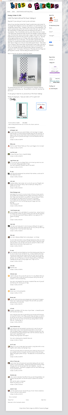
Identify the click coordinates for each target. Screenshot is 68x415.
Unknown (12, 274)
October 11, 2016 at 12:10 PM (16, 246)
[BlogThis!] (23, 122)
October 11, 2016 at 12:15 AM (16, 177)
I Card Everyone (13, 210)
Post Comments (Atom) (19, 402)
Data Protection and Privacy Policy (24, 11)
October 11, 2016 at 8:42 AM (16, 220)
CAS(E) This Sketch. (27, 53)
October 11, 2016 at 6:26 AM (16, 188)
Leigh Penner (13, 160)
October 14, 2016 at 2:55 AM (16, 384)
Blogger (46, 408)
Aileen (11, 289)
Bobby (11, 144)
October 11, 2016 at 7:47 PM (16, 293)
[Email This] (22, 122)
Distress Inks (28, 124)
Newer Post (10, 400)
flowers (32, 124)
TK (10, 171)
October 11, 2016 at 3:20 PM (16, 261)
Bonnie (11, 297)
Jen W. (11, 344)
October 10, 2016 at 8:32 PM (16, 156)
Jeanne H (12, 389)
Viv (10, 250)
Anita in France (13, 361)
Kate (11, 235)
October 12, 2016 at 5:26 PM (16, 357)
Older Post (43, 400)
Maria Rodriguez (14, 192)
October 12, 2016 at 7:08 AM (16, 340)
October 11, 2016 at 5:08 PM (16, 269)
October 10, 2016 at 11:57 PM (16, 167)
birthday (13, 124)
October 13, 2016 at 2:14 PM (16, 370)
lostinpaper (12, 130)
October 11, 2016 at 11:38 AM (16, 231)
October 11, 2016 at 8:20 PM (16, 304)
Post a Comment (13, 397)
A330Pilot (37, 408)
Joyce (11, 224)
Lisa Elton (12, 152)
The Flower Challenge (37, 94)
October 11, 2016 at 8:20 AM (16, 206)
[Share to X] (24, 122)
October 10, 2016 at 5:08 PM (16, 139)
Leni (11, 266)
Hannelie (12, 375)
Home (8, 11)
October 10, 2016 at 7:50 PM (16, 148)
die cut (23, 124)
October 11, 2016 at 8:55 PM (16, 322)
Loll (11, 308)
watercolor (37, 124)
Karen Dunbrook (14, 326)
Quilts (13, 11)
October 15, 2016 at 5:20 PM (16, 394)
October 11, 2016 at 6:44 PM (16, 285)
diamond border (18, 124)
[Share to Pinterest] (26, 122)
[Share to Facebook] (25, 122)
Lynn (11, 181)
